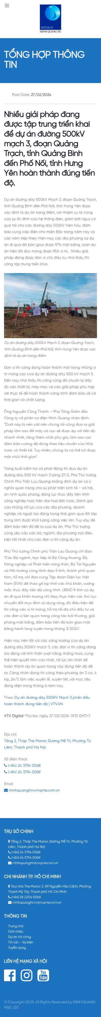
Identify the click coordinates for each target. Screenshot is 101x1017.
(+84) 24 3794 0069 (23, 772)
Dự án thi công (19, 937)
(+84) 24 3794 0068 (24, 766)
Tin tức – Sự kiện (20, 942)
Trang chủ (15, 926)
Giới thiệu (15, 931)
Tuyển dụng (17, 948)
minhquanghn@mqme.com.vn (34, 791)
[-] (50, 18)
